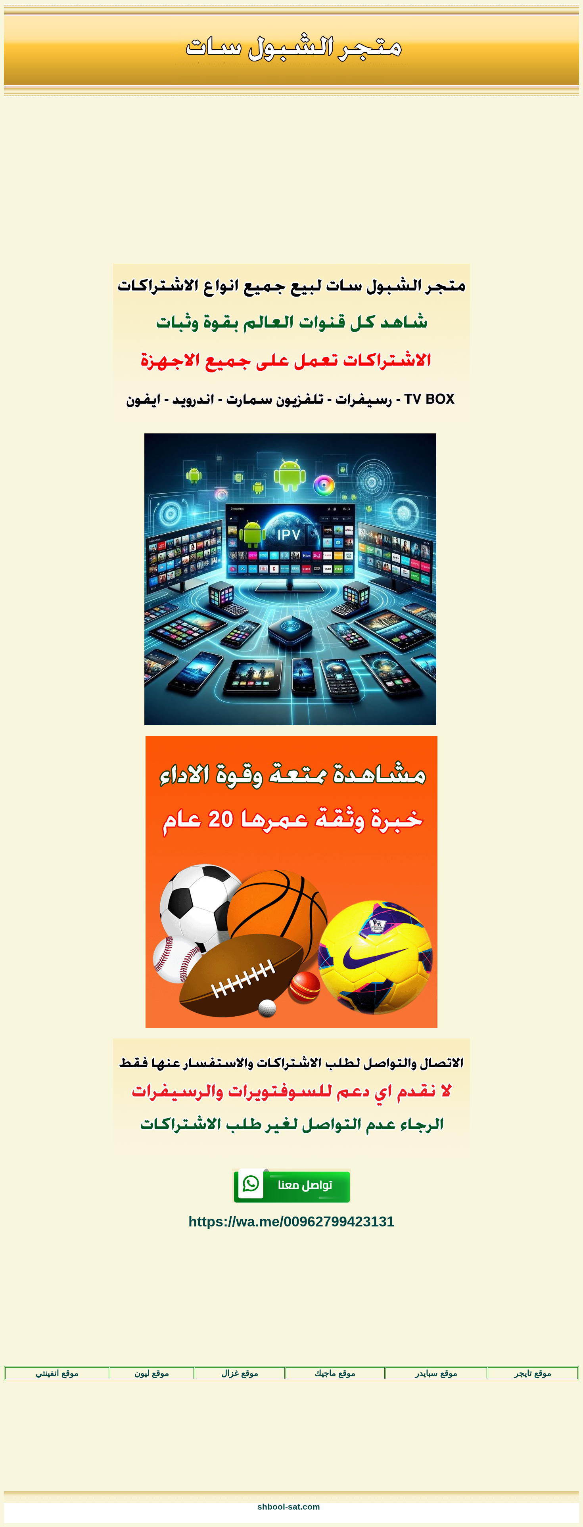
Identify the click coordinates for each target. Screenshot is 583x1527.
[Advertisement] (291, 179)
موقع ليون (151, 1373)
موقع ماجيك (335, 1373)
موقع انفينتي (57, 1373)
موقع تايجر (532, 1373)
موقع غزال (239, 1373)
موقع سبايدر (436, 1373)
